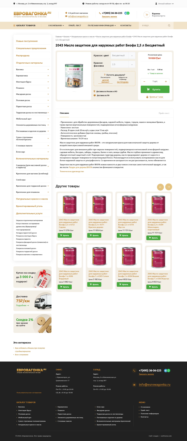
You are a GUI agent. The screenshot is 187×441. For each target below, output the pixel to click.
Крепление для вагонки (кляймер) (32, 173)
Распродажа (22, 55)
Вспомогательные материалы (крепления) (113, 421)
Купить (156, 89)
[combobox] (123, 55)
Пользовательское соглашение (29, 392)
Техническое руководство (72, 171)
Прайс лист (145, 410)
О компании (145, 407)
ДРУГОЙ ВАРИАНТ (105, 81)
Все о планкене (21, 355)
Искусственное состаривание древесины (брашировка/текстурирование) (27, 227)
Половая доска (24, 414)
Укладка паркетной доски (26, 233)
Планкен (61, 410)
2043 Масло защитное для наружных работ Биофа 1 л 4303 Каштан (158, 276)
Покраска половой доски (26, 248)
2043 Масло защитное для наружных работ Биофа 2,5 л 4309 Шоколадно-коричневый (158, 225)
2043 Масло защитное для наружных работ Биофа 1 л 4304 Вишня (128, 273)
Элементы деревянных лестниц (70, 417)
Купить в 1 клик (156, 97)
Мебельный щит (24, 417)
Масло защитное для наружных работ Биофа (113, 36)
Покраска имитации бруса (26, 236)
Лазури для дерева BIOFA (80, 167)
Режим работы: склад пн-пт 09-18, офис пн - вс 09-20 (108, 4)
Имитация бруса (24, 410)
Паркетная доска (64, 414)
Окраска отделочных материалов (29, 220)
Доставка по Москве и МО (106, 91)
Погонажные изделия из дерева (109, 417)
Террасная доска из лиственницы (110, 414)
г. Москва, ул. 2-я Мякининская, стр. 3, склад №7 (37, 4)
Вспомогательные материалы (32, 158)
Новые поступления (27, 41)
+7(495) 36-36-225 (112, 13)
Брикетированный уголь (29, 206)
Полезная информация (101, 25)
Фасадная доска (103, 410)
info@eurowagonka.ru (78, 16)
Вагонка (21, 407)
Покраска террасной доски (27, 251)
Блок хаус (100, 407)
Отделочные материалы (29, 63)
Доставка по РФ (103, 95)
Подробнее (21, 305)
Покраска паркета (23, 239)
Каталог (67, 36)
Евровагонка (63, 407)
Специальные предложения (31, 48)
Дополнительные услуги (29, 213)
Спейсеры (20, 180)
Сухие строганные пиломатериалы (32, 421)
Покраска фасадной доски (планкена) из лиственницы (32, 243)
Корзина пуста (158, 16)
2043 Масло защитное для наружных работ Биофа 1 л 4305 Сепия (99, 273)
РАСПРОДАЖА (122, 82)
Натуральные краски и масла (82, 36)
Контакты (125, 25)
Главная (59, 36)
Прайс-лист (75, 25)
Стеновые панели (65, 421)
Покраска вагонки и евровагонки (29, 254)
